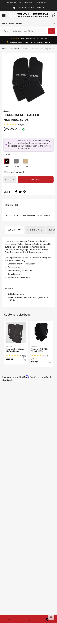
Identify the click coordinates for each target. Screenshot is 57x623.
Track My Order (42, 3)
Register (40, 8)
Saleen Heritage (26, 3)
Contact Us (11, 3)
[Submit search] (51, 31)
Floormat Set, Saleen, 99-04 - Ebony (15, 350)
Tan (25, 161)
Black (6, 161)
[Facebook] (16, 192)
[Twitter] (20, 192)
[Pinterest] (24, 192)
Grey (16, 161)
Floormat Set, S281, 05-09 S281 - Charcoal (40, 351)
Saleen (6, 111)
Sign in (31, 8)
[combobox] (24, 31)
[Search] (28, 619)
